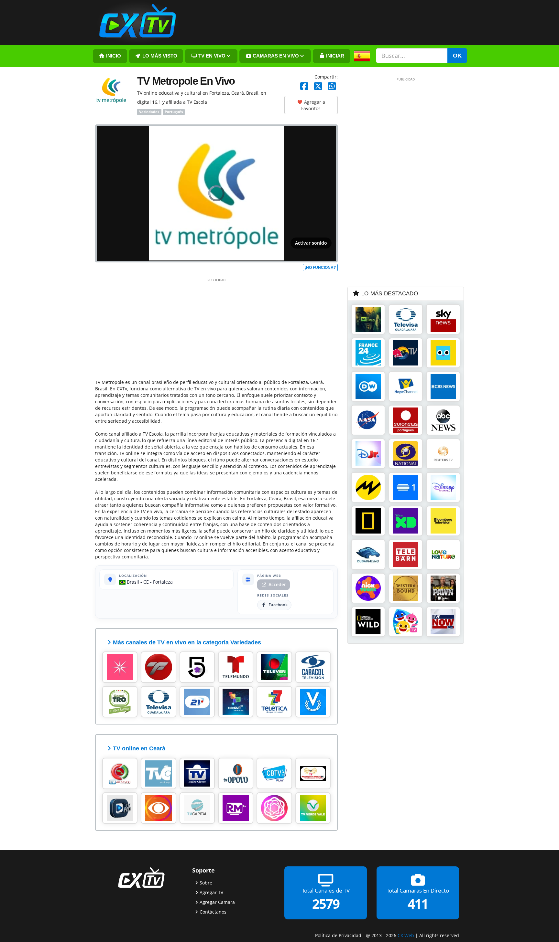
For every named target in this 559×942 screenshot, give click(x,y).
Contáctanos (213, 912)
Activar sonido (311, 243)
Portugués (174, 112)
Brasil (132, 582)
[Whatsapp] (332, 86)
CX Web (406, 935)
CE (146, 582)
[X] (318, 86)
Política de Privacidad (338, 935)
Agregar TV (211, 892)
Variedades (149, 112)
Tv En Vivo (211, 55)
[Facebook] (304, 86)
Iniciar (334, 55)
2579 (325, 904)
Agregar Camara (217, 902)
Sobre (206, 883)
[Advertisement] (216, 327)
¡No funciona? (320, 267)
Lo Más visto (159, 55)
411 (418, 904)
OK (457, 55)
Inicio (113, 55)
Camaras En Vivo (275, 55)
